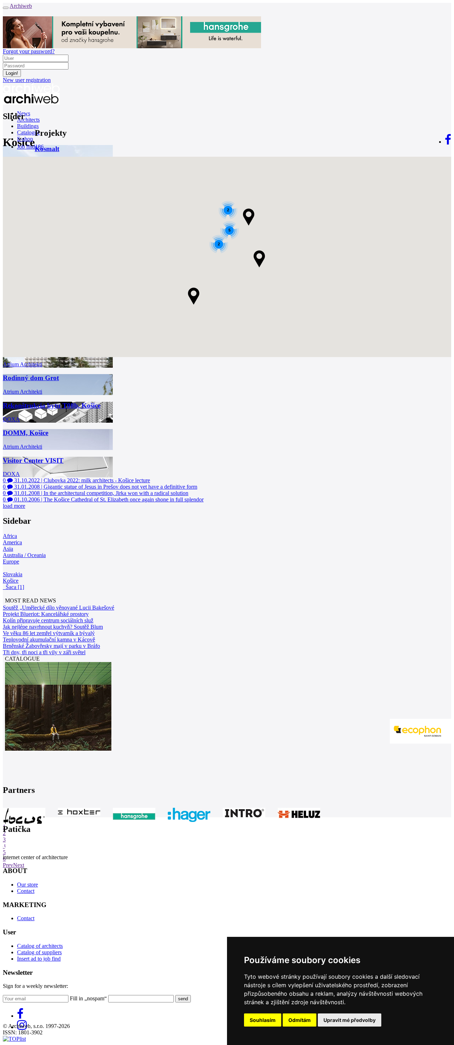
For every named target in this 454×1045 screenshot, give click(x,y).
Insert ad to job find (39, 959)
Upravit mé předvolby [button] (349, 1020)
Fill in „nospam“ (88, 998)
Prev (8, 865)
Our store (27, 885)
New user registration (27, 80)
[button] (249, 217)
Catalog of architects (40, 946)
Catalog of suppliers (39, 952)
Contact (25, 891)
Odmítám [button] (299, 1020)
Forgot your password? (29, 51)
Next (18, 865)
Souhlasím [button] (263, 1020)
